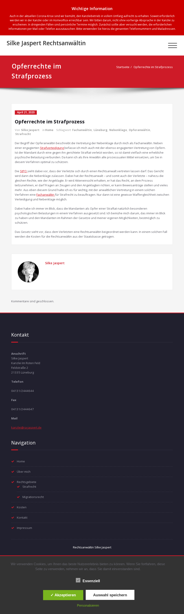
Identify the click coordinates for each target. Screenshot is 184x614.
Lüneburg (100, 130)
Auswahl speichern (110, 595)
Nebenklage (118, 130)
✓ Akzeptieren (63, 595)
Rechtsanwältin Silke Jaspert (92, 547)
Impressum (24, 528)
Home (49, 130)
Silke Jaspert (30, 130)
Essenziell (91, 581)
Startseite (122, 67)
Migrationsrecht (33, 497)
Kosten (21, 507)
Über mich (24, 472)
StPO (23, 171)
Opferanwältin (139, 130)
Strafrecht (23, 134)
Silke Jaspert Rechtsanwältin (46, 43)
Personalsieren (88, 605)
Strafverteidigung (52, 148)
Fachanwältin (82, 130)
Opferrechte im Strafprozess (153, 67)
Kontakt (22, 517)
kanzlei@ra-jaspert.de (26, 427)
